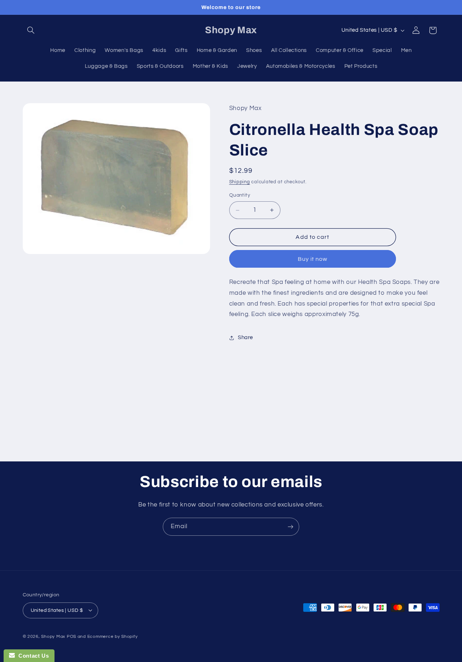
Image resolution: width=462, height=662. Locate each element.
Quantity (239, 195)
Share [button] (245, 337)
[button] (31, 30)
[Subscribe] (290, 526)
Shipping (239, 182)
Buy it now (313, 259)
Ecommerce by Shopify (112, 636)
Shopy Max (53, 636)
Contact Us (32, 656)
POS (71, 636)
